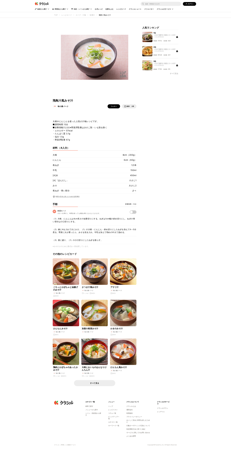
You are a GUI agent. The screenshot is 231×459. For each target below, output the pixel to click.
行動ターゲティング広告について (138, 426)
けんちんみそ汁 (60, 328)
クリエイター (149, 9)
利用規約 (129, 413)
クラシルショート (135, 9)
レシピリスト (113, 410)
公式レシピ (99, 9)
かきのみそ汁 (116, 328)
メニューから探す (91, 410)
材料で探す (89, 406)
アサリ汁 (114, 287)
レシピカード (121, 9)
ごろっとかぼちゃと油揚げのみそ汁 (65, 288)
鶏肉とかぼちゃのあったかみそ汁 (65, 368)
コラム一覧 (112, 413)
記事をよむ (110, 9)
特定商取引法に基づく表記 (135, 429)
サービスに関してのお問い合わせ (138, 433)
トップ (110, 406)
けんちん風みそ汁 (118, 367)
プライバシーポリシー (134, 417)
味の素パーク (63, 106)
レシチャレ (161, 412)
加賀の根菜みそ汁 (90, 328)
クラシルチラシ (162, 408)
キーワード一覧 (113, 426)
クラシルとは (131, 406)
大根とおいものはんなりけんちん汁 (94, 368)
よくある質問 (131, 436)
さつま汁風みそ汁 (90, 287)
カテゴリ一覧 (113, 422)
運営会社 (129, 410)
